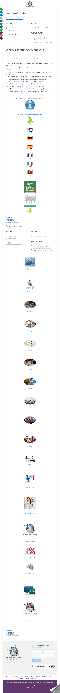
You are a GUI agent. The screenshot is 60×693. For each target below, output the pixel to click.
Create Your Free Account (30, 205)
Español (30, 149)
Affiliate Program (30, 557)
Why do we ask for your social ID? (12, 222)
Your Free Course (30, 487)
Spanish (26, 86)
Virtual (51, 42)
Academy (30, 446)
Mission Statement (30, 541)
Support (50, 676)
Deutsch (30, 141)
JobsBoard (30, 407)
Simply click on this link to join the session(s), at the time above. (25, 84)
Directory (30, 331)
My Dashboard (30, 269)
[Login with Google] (13, 220)
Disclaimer (33, 678)
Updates (38, 676)
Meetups (36, 38)
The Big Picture (30, 621)
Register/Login (14, 676)
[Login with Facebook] (7, 220)
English (16, 86)
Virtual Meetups (43, 38)
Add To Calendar (15, 34)
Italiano (30, 166)
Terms (21, 678)
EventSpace (30, 427)
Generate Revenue (30, 573)
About (21, 676)
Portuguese (41, 86)
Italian (35, 86)
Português (30, 175)
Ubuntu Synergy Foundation (34, 685)
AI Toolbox (30, 291)
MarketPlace (30, 311)
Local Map (30, 350)
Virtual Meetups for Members (42, 40)
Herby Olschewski (33, 687)
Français (30, 158)
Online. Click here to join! (40, 28)
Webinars (30, 464)
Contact (44, 676)
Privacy (27, 678)
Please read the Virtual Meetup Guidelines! (30, 98)
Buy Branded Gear (30, 513)
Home (7, 676)
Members (42, 42)
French (31, 86)
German (21, 86)
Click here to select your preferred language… (30, 114)
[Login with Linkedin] (10, 220)
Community (30, 369)
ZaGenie (15, 682)
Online (47, 42)
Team (26, 676)
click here (8, 61)
